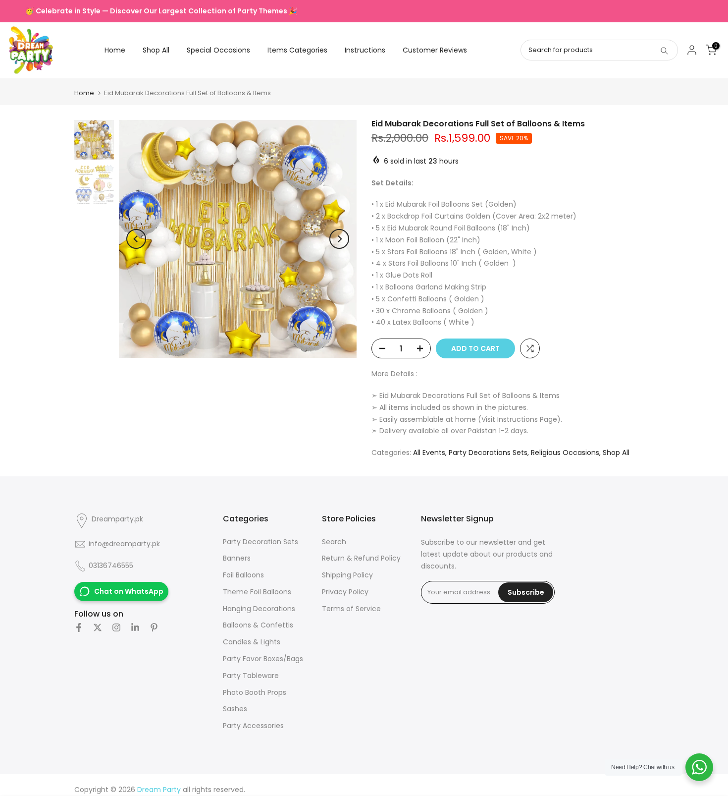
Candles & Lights (251, 642)
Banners (237, 558)
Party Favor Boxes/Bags (263, 659)
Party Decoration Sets (260, 542)
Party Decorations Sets (488, 452)
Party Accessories (253, 726)
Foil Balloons (243, 575)
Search (334, 542)
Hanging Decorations (259, 609)
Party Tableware (251, 676)
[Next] (339, 239)
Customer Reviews (435, 50)
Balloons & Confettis (258, 625)
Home (114, 50)
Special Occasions (218, 50)
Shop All (156, 50)
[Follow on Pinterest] (154, 627)
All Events (429, 452)
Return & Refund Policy (361, 558)
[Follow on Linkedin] (135, 627)
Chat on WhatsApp (128, 591)
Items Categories (297, 50)
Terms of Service (351, 609)
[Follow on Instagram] (116, 627)
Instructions (365, 50)
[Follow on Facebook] (78, 627)
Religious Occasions (565, 452)
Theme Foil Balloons (257, 592)
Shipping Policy (347, 575)
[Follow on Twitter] (97, 627)
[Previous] (136, 239)
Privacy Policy (345, 592)
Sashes (235, 709)
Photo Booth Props (254, 692)
